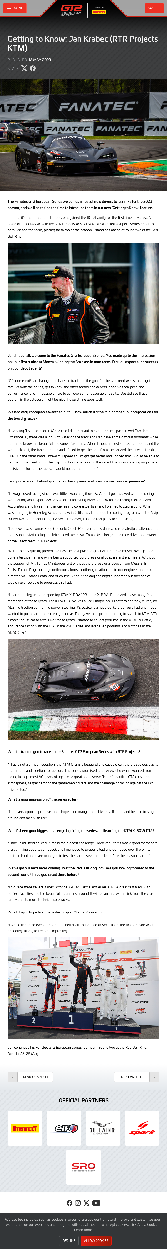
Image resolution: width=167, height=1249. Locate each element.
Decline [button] (69, 1241)
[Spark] (142, 1128)
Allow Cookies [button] (96, 1241)
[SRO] (83, 1167)
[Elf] (64, 1128)
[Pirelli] (25, 1128)
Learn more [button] (83, 1229)
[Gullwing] (103, 1128)
